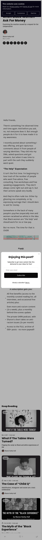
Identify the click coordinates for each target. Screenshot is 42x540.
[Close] (39, 254)
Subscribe (21, 275)
